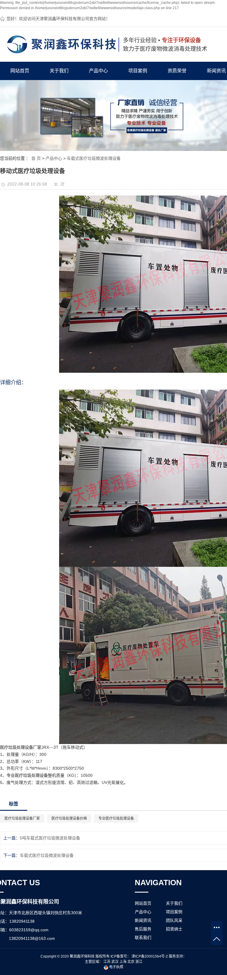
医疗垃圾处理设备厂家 (22, 818)
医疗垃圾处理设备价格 (69, 818)
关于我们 (59, 70)
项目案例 (137, 70)
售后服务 (143, 929)
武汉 (115, 962)
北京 (130, 962)
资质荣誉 (177, 70)
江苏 (107, 962)
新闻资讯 (143, 920)
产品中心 (98, 70)
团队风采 (174, 920)
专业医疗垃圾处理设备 (116, 818)
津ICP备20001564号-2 (150, 956)
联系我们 (143, 937)
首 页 (36, 158)
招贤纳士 (174, 929)
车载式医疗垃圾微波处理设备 (94, 158)
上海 (123, 962)
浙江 (138, 962)
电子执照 (115, 967)
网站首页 (19, 70)
